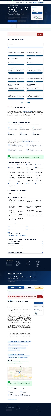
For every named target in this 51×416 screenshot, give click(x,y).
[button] (19, 372)
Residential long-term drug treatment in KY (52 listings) (30, 172)
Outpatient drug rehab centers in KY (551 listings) (39, 170)
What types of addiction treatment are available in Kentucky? (16, 245)
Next (28, 102)
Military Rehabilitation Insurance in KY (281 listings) (39, 183)
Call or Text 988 (40, 34)
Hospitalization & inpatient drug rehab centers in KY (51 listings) (30, 170)
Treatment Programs (30, 2)
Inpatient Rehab (18, 262)
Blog (26, 265)
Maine (20, 235)
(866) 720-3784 (37, 12)
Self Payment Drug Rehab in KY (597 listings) (30, 180)
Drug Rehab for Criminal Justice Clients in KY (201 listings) (21, 181)
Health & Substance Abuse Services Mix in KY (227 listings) (30, 165)
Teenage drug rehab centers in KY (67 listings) (39, 172)
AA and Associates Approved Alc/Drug (32, 75)
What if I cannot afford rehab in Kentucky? (13, 250)
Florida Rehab (37, 262)
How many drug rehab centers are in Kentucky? (14, 241)
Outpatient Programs (18, 263)
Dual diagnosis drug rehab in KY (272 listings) (12, 175)
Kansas (13, 235)
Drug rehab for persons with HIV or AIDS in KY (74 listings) (21, 175)
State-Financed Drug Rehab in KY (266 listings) (21, 183)
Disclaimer (18, 414)
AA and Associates (29, 67)
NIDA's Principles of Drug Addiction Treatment (27, 141)
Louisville (19, 193)
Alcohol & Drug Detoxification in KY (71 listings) (21, 167)
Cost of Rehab (27, 262)
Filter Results (11, 44)
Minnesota (10, 273)
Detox (23, 2)
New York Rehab (38, 264)
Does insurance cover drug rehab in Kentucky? (14, 243)
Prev (22, 102)
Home (8, 273)
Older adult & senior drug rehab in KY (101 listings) (39, 175)
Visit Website (39, 287)
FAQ (26, 263)
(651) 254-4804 (36, 312)
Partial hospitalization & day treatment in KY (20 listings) (12, 172)
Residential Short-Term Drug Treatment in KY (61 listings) (21, 172)
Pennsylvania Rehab (38, 266)
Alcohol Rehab (17, 265)
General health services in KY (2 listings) (39, 164)
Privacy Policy (36, 414)
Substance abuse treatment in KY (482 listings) (12, 167)
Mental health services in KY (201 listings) (21, 164)
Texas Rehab (37, 263)
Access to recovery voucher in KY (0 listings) (12, 186)
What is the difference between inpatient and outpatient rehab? (16, 252)
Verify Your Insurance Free (38, 14)
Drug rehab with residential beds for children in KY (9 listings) (39, 178)
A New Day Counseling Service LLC (13, 58)
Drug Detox (17, 261)
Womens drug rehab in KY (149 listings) (21, 177)
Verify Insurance (28, 264)
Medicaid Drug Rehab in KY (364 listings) (39, 180)
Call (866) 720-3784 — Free (13, 21)
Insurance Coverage (28, 261)
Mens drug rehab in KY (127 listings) (30, 177)
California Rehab (38, 261)
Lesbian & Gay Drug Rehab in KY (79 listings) (30, 175)
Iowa (9, 235)
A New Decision (29, 58)
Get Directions (36, 314)
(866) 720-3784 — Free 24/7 (40, 0)
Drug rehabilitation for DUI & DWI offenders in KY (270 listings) (12, 181)
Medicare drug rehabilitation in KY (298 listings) (12, 183)
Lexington (10, 193)
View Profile (16, 55)
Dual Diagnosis (17, 264)
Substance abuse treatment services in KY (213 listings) (12, 164)
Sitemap (44, 414)
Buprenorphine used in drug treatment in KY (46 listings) (12, 170)
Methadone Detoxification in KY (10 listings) (39, 167)
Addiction (26, 2)
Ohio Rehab (37, 265)
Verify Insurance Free (22, 21)
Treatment (21, 2)
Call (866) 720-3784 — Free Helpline (16, 287)
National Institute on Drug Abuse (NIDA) (27, 111)
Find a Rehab (17, 2)
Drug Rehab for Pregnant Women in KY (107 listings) (12, 177)
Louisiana (17, 235)
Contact (41, 414)
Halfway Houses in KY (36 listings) (21, 170)
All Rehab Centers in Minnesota (12, 399)
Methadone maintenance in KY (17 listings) (30, 167)
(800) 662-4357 (12, 34)
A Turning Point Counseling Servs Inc (13, 67)
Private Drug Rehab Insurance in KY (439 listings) (30, 183)
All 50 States (24, 235)
